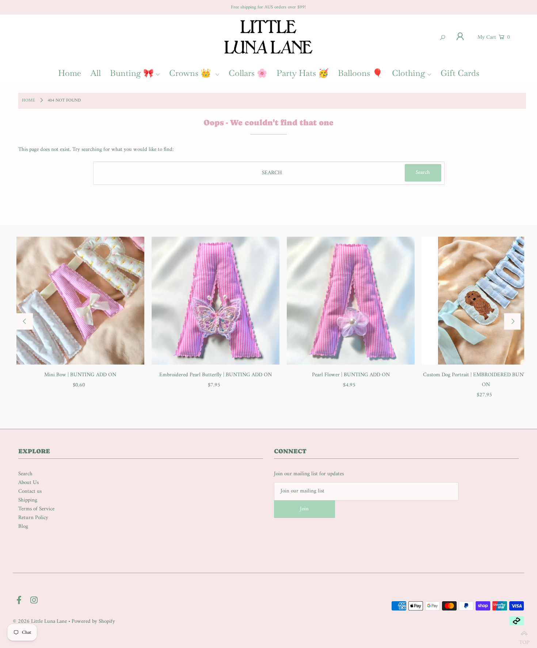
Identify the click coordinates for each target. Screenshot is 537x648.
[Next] (512, 321)
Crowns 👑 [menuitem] (191, 73)
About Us (28, 483)
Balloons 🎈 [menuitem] (360, 73)
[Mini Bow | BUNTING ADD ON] (80, 301)
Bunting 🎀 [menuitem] (132, 73)
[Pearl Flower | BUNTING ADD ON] (351, 301)
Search (25, 474)
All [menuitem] (95, 73)
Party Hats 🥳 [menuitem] (303, 73)
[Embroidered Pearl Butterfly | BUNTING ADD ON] (215, 301)
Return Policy (33, 518)
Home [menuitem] (69, 73)
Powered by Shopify (93, 621)
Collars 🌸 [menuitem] (248, 73)
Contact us (30, 491)
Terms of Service (36, 509)
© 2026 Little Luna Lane (40, 621)
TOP (524, 639)
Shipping (27, 500)
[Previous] (24, 321)
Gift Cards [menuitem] (460, 73)
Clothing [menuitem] (408, 73)
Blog (23, 526)
